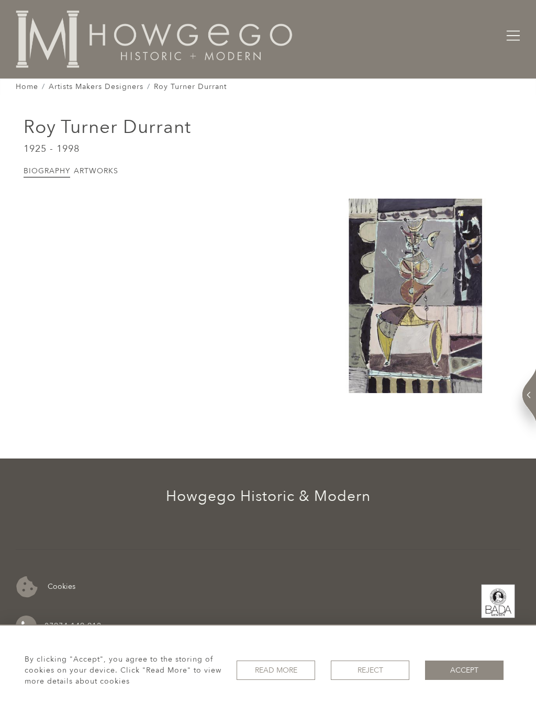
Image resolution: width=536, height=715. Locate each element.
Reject (370, 670)
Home (27, 87)
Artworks (96, 171)
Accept (464, 670)
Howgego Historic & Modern (268, 496)
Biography (47, 171)
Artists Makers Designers (96, 87)
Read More (276, 670)
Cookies (60, 586)
